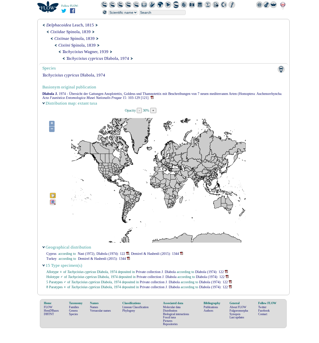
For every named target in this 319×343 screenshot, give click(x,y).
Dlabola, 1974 (97, 58)
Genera (73, 310)
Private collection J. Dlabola (156, 272)
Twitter (262, 307)
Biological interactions (176, 314)
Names (94, 307)
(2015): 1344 (155, 254)
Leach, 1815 (70, 25)
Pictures (167, 321)
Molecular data (171, 307)
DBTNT (49, 314)
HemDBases (51, 310)
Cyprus (51, 254)
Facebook (264, 310)
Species (73, 314)
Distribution (170, 310)
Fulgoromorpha (239, 310)
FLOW (48, 307)
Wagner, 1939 (85, 51)
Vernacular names (100, 310)
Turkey (51, 259)
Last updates (237, 317)
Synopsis (235, 314)
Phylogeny (128, 310)
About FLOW (238, 307)
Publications (211, 307)
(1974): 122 (110, 254)
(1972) (86, 254)
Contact (262, 314)
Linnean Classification (135, 307)
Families (74, 307)
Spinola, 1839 (70, 31)
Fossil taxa (169, 317)
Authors (208, 310)
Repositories (170, 324)
